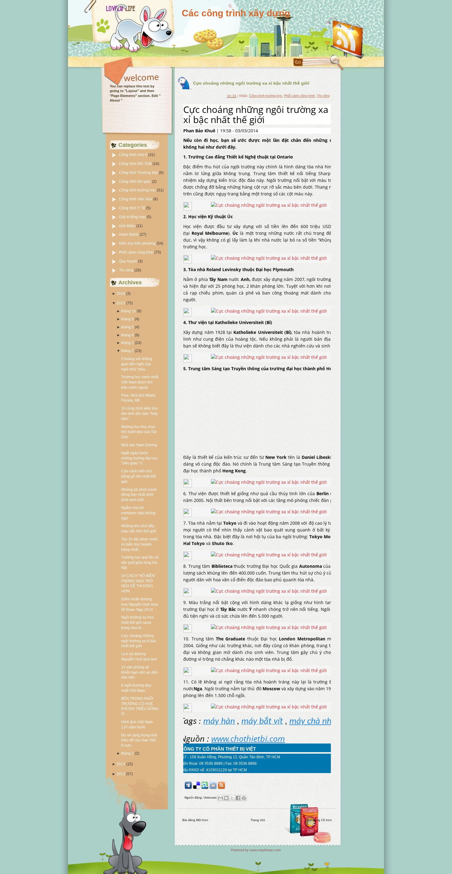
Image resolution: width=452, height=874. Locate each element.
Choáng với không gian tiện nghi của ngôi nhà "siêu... (136, 364)
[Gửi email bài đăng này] (220, 798)
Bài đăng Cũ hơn (319, 820)
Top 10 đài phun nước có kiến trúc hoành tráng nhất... (139, 544)
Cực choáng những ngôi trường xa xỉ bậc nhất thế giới (139, 641)
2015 (121, 303)
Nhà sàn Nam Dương (139, 445)
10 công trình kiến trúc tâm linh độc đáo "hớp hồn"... (139, 413)
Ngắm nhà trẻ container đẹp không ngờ (138, 513)
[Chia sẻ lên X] (232, 798)
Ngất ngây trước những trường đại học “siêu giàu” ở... (139, 458)
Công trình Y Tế (132, 208)
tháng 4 (127, 335)
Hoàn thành (129, 234)
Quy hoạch (128, 261)
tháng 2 (127, 351)
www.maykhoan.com (265, 850)
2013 (121, 774)
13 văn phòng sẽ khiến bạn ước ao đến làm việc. (139, 672)
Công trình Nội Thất (136, 164)
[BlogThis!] (226, 798)
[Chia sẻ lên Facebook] (238, 798)
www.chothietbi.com (248, 738)
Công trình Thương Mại (139, 172)
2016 (121, 293)
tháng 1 (127, 753)
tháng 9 (127, 319)
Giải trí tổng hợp (133, 217)
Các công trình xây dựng (236, 13)
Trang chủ (258, 820)
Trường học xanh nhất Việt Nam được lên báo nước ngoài (139, 382)
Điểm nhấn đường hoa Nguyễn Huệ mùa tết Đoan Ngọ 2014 (139, 604)
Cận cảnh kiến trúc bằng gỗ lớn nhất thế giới (138, 476)
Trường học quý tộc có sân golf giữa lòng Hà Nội (140, 562)
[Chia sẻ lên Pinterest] (244, 798)
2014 (121, 764)
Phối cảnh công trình (136, 252)
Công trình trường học (138, 190)
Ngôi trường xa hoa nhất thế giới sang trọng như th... (137, 622)
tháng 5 (127, 327)
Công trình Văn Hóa (136, 199)
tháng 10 (128, 311)
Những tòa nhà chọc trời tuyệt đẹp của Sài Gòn (139, 432)
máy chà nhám (316, 721)
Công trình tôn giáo (135, 181)
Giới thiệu (127, 226)
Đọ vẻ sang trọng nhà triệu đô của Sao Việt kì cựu (139, 740)
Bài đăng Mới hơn (195, 820)
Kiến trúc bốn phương (138, 243)
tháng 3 (127, 343)
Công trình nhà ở (133, 155)
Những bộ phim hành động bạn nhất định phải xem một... (139, 494)
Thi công (126, 270)
